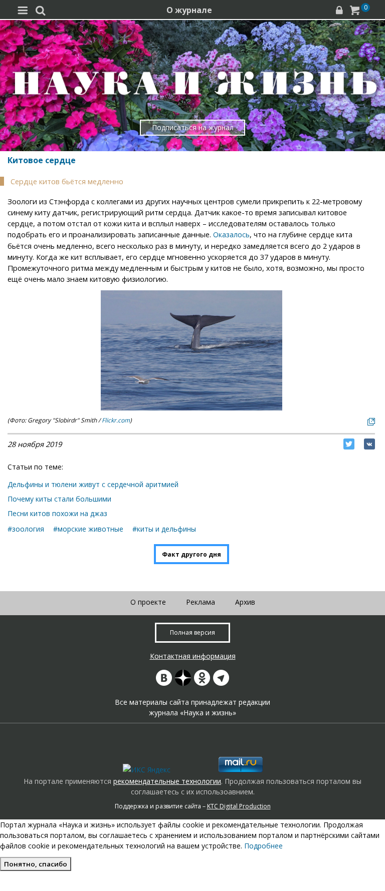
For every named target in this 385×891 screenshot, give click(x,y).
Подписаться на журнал (193, 127)
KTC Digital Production (239, 806)
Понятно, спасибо (35, 863)
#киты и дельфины (164, 529)
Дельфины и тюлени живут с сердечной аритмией (93, 484)
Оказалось (231, 234)
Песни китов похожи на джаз (57, 513)
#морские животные (88, 529)
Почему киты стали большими (59, 499)
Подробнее (263, 845)
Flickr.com (116, 420)
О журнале (189, 10)
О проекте (148, 602)
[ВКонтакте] (369, 444)
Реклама (200, 602)
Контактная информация (193, 656)
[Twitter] (348, 444)
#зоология (26, 529)
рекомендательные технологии (167, 781)
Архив (245, 602)
